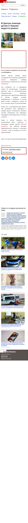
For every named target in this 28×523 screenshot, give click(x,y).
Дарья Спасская (6, 145)
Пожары (14, 16)
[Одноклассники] (6, 158)
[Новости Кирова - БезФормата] (8, 1)
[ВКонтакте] (3, 158)
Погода (23, 13)
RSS (10, 358)
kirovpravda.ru (6, 49)
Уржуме (3, 79)
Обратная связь (4, 355)
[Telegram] (10, 158)
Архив (10, 13)
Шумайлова (4, 83)
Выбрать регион (4, 356)
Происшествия (5, 16)
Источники (16, 13)
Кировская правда (15, 149)
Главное (3, 13)
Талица (4, 130)
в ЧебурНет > (22, 16)
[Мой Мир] (13, 158)
